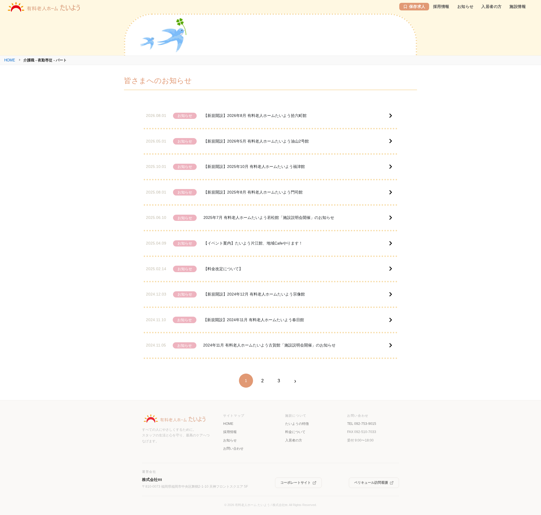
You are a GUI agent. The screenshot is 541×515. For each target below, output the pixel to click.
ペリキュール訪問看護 (371, 482)
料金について (295, 432)
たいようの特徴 (297, 424)
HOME (9, 60)
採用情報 (230, 432)
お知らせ (230, 440)
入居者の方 (293, 440)
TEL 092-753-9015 (361, 424)
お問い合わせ (233, 448)
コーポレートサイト (295, 482)
